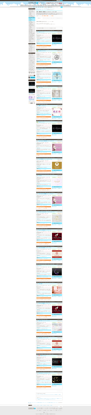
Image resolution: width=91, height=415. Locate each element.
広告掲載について (40, 410)
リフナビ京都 (40, 405)
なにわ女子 (39, 175)
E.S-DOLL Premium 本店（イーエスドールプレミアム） (46, 211)
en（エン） (39, 265)
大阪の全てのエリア (31, 9)
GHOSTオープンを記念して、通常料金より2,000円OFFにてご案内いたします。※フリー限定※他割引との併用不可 (44, 369)
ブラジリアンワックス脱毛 (44, 399)
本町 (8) (30, 18)
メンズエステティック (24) (32, 59)
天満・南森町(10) (30, 29)
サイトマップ (54, 410)
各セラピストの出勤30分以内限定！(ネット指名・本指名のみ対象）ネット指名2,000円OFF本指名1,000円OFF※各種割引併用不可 (44, 65)
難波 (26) (30, 26)
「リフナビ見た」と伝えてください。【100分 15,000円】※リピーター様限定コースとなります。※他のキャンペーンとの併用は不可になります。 (43, 351)
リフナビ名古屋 (44, 405)
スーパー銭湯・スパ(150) (31, 70)
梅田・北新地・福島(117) (31, 11)
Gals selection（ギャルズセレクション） (44, 373)
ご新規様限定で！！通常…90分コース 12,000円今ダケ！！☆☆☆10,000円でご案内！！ (44, 155)
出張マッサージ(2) (31, 44)
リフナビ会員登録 (44, 410)
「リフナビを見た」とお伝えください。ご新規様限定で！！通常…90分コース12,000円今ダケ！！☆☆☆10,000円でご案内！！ (44, 208)
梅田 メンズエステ (46, 398)
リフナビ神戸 (37, 405)
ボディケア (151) (31, 67)
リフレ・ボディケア (31, 65)
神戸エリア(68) (30, 48)
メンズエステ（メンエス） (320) (32, 58)
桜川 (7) (30, 28)
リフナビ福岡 (51, 405)
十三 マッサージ (53, 399)
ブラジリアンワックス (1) (32, 63)
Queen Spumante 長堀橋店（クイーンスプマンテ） (45, 193)
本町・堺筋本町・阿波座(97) (32, 17)
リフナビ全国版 (30, 405)
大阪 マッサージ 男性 (39, 398)
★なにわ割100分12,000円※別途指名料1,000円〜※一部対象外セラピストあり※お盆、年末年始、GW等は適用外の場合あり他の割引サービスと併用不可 (44, 189)
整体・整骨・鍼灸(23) (31, 69)
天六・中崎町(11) (30, 15)
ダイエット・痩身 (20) (32, 62)
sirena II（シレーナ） (41, 122)
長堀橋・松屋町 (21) (31, 24)
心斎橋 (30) (31, 23)
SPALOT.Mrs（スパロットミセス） (43, 337)
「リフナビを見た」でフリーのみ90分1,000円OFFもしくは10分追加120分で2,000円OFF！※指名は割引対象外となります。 (44, 137)
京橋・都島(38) (30, 32)
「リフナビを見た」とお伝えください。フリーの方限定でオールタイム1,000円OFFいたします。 (44, 83)
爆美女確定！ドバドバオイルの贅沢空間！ (42, 169)
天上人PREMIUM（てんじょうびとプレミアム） (44, 159)
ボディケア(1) (49, 394)
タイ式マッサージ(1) (53, 394)
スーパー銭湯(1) (59, 394)
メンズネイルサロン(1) (45, 394)
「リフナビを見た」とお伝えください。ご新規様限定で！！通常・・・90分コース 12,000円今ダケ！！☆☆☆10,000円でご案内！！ (44, 243)
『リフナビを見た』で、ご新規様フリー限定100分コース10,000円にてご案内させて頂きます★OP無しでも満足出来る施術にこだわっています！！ (43, 333)
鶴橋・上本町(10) (30, 31)
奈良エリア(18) (30, 49)
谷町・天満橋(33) (30, 30)
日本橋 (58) (31, 27)
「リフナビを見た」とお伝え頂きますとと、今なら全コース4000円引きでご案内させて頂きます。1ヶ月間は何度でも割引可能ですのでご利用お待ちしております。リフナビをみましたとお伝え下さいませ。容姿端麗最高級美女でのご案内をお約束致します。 (44, 101)
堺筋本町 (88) (31, 19)
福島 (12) (30, 14)
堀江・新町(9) (30, 21)
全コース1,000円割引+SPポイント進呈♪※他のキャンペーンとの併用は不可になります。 (43, 261)
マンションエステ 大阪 (51, 398)
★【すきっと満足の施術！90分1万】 (42, 115)
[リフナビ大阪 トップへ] (33, 3)
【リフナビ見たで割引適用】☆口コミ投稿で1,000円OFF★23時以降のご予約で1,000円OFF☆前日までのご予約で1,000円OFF (43, 226)
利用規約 (56, 410)
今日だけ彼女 (39, 283)
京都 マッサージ (42, 398)
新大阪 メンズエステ (50, 399)
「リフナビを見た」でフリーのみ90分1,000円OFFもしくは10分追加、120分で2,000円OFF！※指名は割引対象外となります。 (44, 47)
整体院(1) (56, 394)
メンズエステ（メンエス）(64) (40, 394)
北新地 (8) (30, 13)
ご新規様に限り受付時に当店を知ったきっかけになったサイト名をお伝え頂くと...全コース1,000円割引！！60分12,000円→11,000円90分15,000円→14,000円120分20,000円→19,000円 (44, 299)
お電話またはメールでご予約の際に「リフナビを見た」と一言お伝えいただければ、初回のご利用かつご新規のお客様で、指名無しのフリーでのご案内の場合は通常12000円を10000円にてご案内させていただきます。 (44, 279)
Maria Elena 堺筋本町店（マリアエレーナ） (44, 230)
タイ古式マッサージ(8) (31, 68)
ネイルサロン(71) (30, 64)
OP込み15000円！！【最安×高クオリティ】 (43, 366)
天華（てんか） (40, 87)
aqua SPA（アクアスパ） (41, 50)
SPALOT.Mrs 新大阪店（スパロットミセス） (44, 247)
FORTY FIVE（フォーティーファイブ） (43, 320)
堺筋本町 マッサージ (40, 399)
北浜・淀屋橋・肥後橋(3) (31, 16)
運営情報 (51, 410)
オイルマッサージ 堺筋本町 (56, 398)
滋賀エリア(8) (30, 50)
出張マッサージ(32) (31, 10)
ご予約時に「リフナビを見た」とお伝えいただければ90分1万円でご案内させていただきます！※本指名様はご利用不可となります (43, 118)
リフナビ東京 (47, 405)
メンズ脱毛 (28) (31, 60)
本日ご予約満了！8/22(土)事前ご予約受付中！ (43, 62)
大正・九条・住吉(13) (31, 34)
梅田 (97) (30, 12)
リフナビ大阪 (34, 405)
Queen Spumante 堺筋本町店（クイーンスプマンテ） (45, 140)
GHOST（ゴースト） (42, 355)
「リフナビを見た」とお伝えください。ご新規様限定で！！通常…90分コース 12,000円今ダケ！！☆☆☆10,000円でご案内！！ (44, 316)
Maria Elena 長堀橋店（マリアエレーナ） (44, 303)
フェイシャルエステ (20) (32, 61)
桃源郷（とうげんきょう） (41, 105)
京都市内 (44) (31, 46)
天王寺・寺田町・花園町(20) (32, 33)
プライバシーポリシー (60, 410)
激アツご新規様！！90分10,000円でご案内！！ (43, 152)
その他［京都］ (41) (31, 47)
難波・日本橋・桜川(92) (31, 25)
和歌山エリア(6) (30, 51)
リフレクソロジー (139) (32, 66)
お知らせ (37, 410)
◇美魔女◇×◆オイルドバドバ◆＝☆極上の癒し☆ (43, 258)
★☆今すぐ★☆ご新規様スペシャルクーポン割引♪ (43, 296)
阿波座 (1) (30, 20)
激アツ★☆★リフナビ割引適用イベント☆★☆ (43, 223)
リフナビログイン (48, 410)
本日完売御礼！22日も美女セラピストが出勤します (43, 80)
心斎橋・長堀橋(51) (31, 22)
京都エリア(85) (30, 45)
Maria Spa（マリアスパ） (41, 69)
